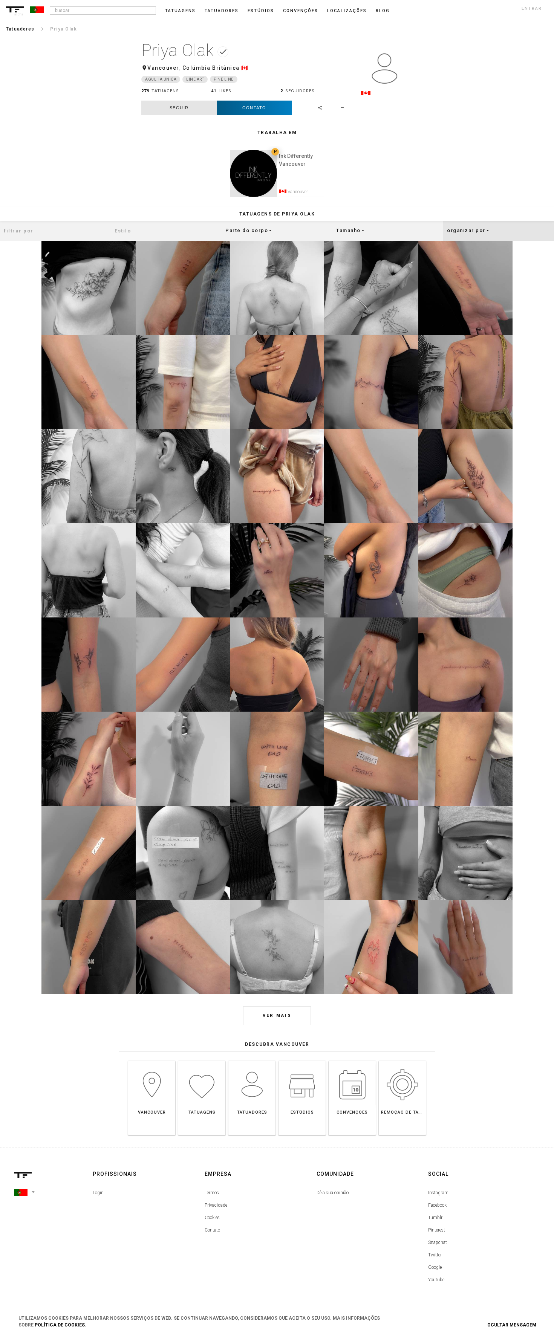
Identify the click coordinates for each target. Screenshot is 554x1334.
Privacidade (216, 1205)
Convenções (300, 10)
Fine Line (224, 79)
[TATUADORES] (252, 1061)
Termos (212, 1192)
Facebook (437, 1205)
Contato (254, 107)
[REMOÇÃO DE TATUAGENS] (402, 1061)
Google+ (436, 1267)
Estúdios (261, 10)
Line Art (195, 79)
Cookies (212, 1217)
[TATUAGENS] (202, 1061)
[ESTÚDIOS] (302, 1061)
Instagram (438, 1192)
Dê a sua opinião (333, 1192)
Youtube (436, 1279)
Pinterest (436, 1230)
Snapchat (437, 1242)
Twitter (435, 1255)
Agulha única (160, 79)
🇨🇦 (244, 68)
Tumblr (435, 1217)
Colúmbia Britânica (211, 68)
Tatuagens (180, 10)
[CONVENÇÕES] (352, 1061)
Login (98, 1192)
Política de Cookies (60, 1325)
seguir (179, 107)
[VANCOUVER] (152, 1061)
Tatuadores (222, 10)
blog (383, 10)
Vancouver (163, 68)
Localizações (347, 10)
